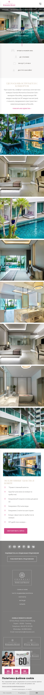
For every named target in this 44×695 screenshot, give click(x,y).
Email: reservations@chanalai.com (22, 632)
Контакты (22, 597)
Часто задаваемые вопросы (22, 593)
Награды (22, 600)
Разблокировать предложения (22, 559)
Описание (5, 9)
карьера (22, 604)
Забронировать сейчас (15, 531)
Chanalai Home (22, 589)
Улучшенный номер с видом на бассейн (23, 9)
